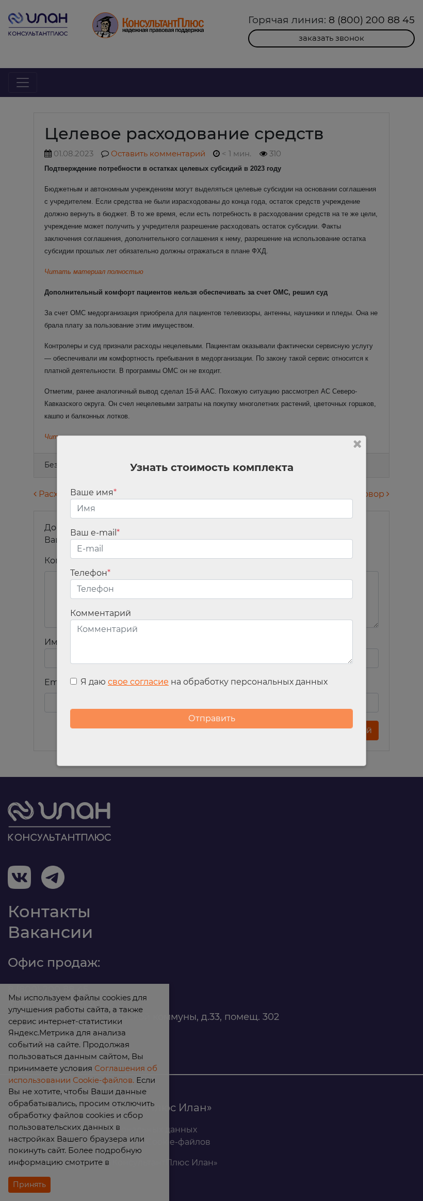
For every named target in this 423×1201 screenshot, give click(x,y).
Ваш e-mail (95, 533)
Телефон (90, 573)
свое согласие (138, 682)
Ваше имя (93, 492)
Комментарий (100, 613)
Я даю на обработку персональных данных (204, 682)
